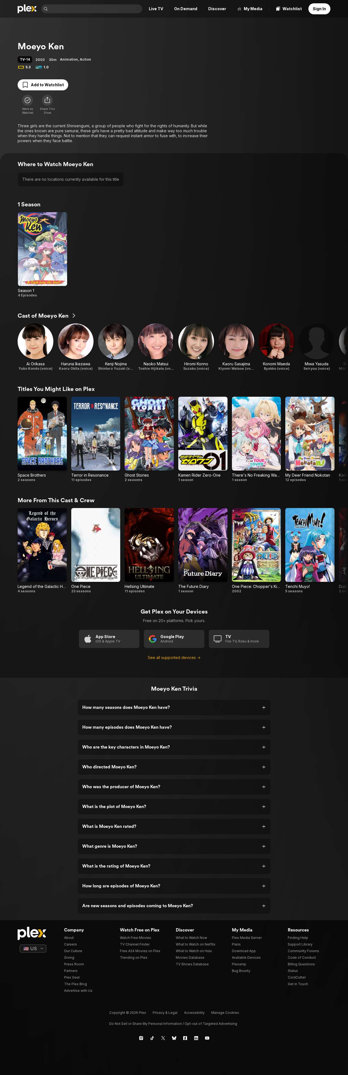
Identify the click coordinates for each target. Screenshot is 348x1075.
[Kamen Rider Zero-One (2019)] (203, 439)
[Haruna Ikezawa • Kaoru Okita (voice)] (76, 347)
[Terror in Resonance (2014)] (95, 439)
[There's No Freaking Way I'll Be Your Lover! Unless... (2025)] (256, 439)
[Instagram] (141, 1038)
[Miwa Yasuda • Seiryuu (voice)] (317, 347)
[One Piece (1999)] (95, 550)
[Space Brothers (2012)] (42, 439)
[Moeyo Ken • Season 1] (42, 255)
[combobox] (95, 8)
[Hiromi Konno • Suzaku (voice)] (196, 347)
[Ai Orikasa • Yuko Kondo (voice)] (35, 347)
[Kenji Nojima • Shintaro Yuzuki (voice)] (116, 347)
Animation (69, 59)
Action (85, 59)
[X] (163, 1038)
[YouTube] (207, 1038)
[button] (47, 105)
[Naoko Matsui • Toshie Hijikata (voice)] (156, 347)
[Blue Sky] (174, 1038)
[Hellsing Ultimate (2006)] (149, 550)
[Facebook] (185, 1038)
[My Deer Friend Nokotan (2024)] (310, 439)
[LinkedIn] (196, 1038)
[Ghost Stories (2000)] (149, 439)
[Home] (27, 8)
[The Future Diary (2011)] (203, 550)
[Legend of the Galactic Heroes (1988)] (42, 550)
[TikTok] (152, 1038)
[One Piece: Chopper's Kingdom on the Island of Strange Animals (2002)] (256, 550)
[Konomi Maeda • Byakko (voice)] (276, 347)
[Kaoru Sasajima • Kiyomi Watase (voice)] (236, 347)
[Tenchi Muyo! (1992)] (310, 550)
